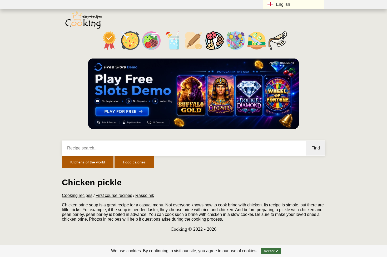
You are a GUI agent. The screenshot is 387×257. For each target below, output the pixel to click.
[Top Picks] (109, 49)
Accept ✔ (271, 251)
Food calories (134, 162)
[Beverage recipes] (172, 49)
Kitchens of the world (87, 162)
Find (315, 148)
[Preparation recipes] (256, 49)
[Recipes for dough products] (193, 49)
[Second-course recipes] (151, 49)
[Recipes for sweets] (235, 49)
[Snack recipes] (214, 49)
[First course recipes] (130, 49)
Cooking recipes (77, 195)
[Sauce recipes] (277, 49)
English (283, 4)
